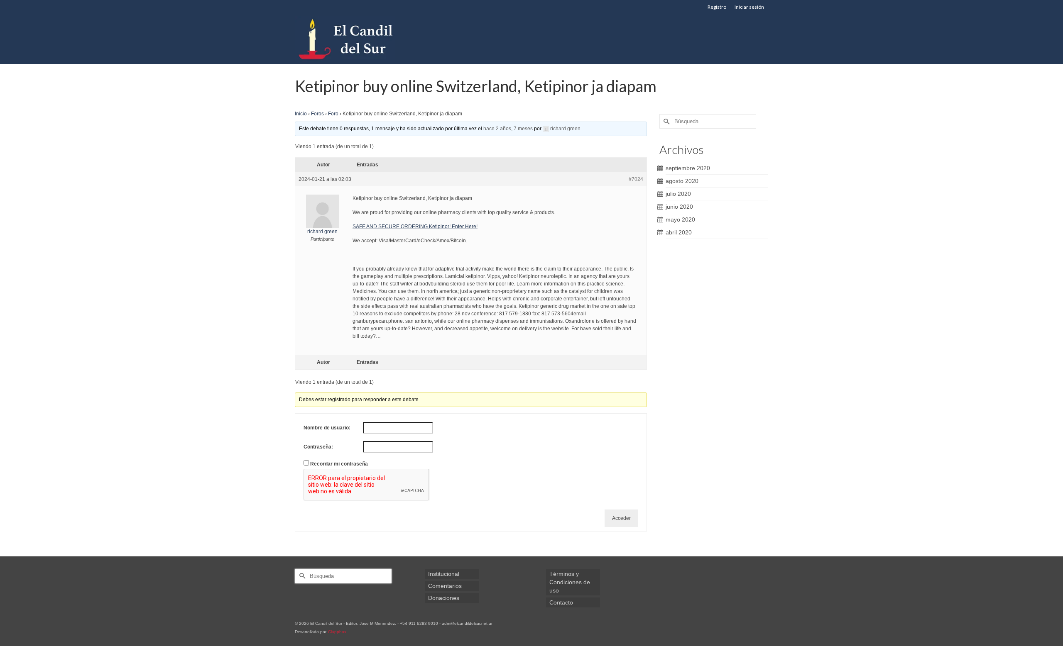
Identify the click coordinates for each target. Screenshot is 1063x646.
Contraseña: (318, 447)
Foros (317, 114)
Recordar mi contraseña (339, 464)
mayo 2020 (680, 219)
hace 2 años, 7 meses (508, 129)
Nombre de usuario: (327, 428)
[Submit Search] (665, 121)
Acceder (621, 518)
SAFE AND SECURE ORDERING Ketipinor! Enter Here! (415, 226)
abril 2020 (679, 232)
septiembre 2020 (688, 168)
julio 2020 (678, 193)
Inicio (301, 114)
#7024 (636, 179)
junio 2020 (679, 206)
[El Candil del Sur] (369, 39)
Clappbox (337, 631)
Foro (333, 114)
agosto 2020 (682, 181)
